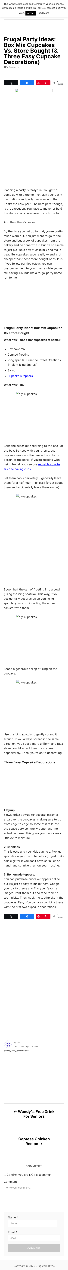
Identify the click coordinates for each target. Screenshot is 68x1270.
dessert (20, 1051)
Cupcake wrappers (20, 376)
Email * (12, 1232)
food (26, 1051)
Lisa (18, 1042)
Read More (43, 12)
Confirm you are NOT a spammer (28, 1174)
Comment (10, 1181)
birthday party (10, 1051)
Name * (13, 1217)
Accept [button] (30, 13)
